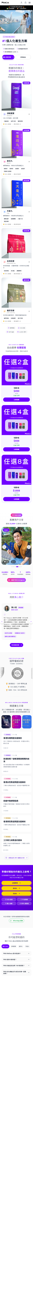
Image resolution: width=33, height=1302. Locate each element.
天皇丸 (15, 886)
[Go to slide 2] (13, 559)
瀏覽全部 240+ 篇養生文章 (17, 850)
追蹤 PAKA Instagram (18, 572)
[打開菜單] (30, 3)
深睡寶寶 (15, 875)
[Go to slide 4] (16, 559)
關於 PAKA (5, 939)
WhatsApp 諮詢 (18, 913)
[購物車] (25, 3)
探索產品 (23, 57)
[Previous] (4, 543)
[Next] (29, 543)
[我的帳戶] (21, 3)
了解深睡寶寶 (15, 637)
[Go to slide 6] (20, 559)
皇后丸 (15, 881)
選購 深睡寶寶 (7, 57)
